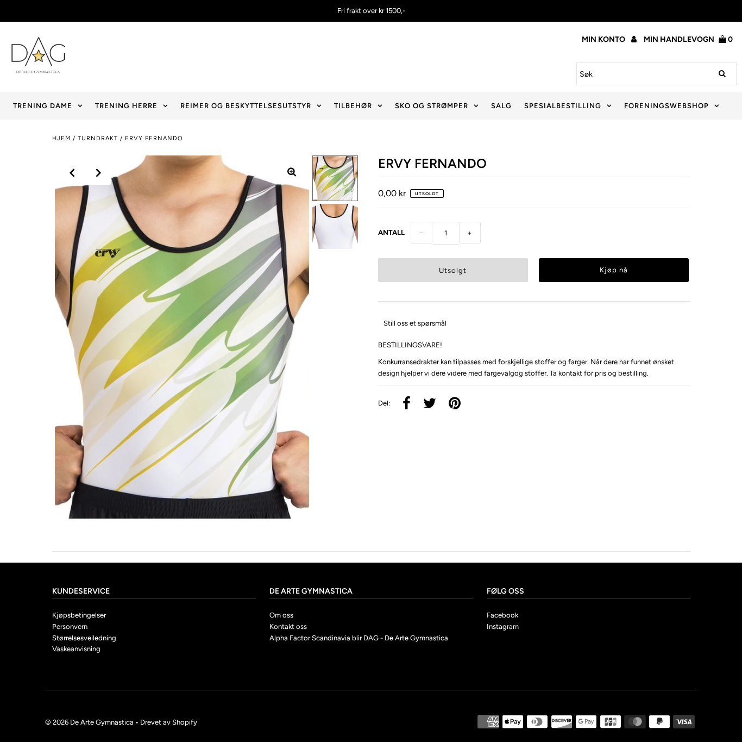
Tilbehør (353, 106)
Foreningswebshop (666, 106)
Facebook (502, 615)
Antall (391, 232)
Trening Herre (126, 106)
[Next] (99, 173)
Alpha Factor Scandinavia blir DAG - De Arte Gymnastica (358, 638)
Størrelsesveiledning (84, 638)
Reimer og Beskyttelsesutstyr (245, 106)
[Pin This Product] (455, 404)
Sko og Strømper (431, 106)
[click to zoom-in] (292, 173)
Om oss (281, 615)
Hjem (61, 138)
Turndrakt (98, 138)
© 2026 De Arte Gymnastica (89, 722)
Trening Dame (42, 106)
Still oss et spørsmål (415, 323)
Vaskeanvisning (76, 649)
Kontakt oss (288, 626)
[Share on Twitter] (429, 404)
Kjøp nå (614, 270)
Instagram (503, 626)
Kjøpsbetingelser (79, 615)
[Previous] (72, 173)
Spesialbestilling (562, 106)
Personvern (69, 626)
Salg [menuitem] (501, 106)
